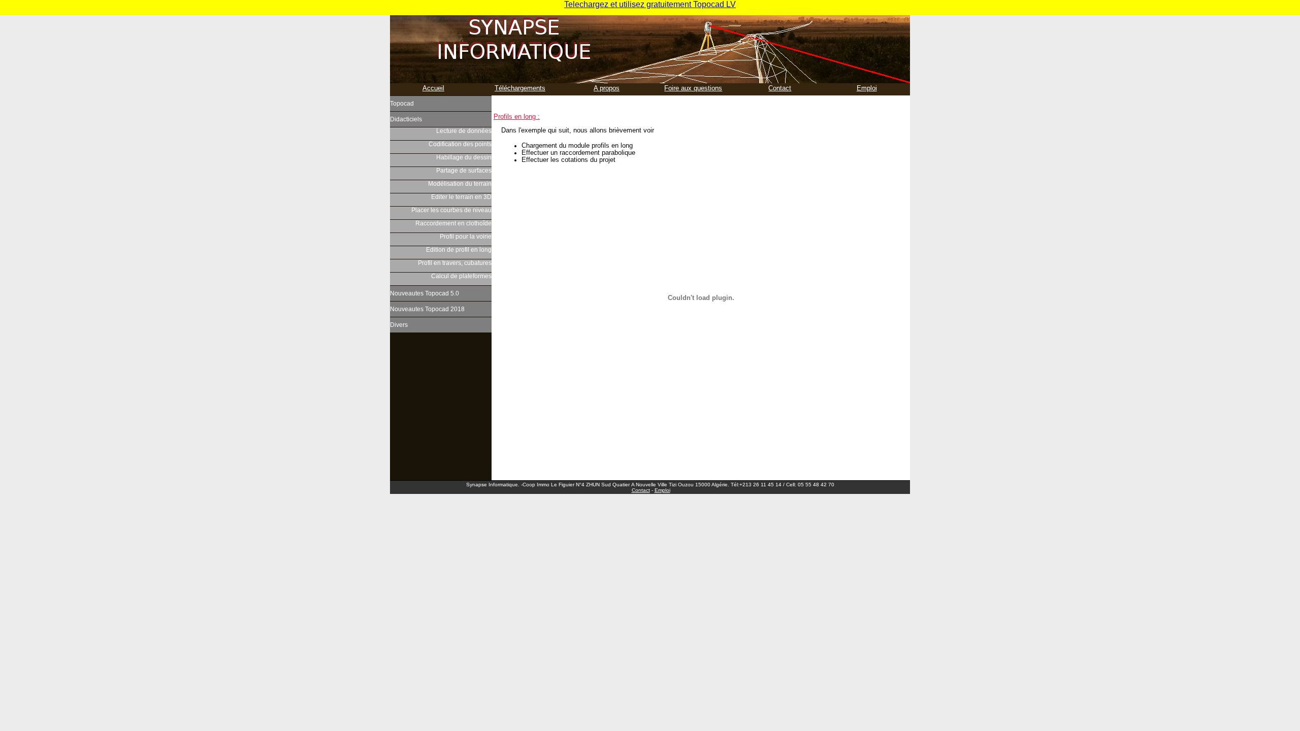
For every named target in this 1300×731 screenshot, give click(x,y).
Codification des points (460, 144)
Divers (399, 324)
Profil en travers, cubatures (455, 263)
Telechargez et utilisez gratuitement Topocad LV (650, 4)
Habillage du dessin (464, 157)
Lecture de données (464, 131)
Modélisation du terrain (460, 183)
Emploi (867, 88)
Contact (779, 88)
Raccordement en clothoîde (453, 223)
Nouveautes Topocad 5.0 (424, 293)
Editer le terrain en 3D (461, 197)
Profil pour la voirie (466, 236)
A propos (607, 88)
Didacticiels (406, 119)
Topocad (402, 103)
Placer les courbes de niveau (451, 210)
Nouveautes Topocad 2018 (427, 309)
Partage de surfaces (464, 170)
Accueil (433, 88)
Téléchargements (520, 88)
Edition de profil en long (459, 249)
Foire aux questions (693, 88)
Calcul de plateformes (461, 276)
